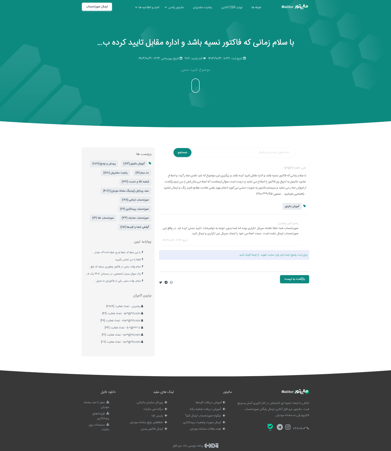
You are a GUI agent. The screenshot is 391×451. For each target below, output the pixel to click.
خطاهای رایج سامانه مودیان (147, 422)
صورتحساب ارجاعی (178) (135, 200)
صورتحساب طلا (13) (103, 218)
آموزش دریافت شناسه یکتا (206, 409)
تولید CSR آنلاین (232, 7)
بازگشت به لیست (294, 279)
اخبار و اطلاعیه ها (149, 7)
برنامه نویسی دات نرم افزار (188, 445)
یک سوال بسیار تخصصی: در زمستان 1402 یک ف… (113, 274)
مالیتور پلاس (176, 7)
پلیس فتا (158, 415)
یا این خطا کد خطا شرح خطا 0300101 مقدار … (117, 252)
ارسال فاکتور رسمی (152, 428)
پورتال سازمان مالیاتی (150, 402)
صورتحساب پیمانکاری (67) (134, 209)
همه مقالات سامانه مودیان (206, 428)
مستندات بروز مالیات (99, 427)
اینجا (254, 255)
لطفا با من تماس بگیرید (128, 259)
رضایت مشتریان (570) (115, 173)
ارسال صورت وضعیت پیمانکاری (202, 422)
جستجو (182, 152)
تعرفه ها (256, 7)
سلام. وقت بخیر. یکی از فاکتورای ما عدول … (118, 281)
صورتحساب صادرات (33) (135, 218)
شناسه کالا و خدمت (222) (135, 182)
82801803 (300, 428)
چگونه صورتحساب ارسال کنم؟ (203, 415)
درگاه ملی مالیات (153, 409)
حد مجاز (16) (142, 173)
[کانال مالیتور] (280, 427)
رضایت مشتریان (202, 7)
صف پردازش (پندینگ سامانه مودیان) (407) (126, 191)
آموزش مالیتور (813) (134, 163)
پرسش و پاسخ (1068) (104, 163)
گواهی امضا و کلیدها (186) (134, 227)
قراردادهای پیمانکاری (100, 416)
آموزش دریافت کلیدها (209, 402)
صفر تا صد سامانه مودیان (96, 405)
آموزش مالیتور (292, 206)
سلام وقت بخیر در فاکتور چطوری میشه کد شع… (115, 267)
